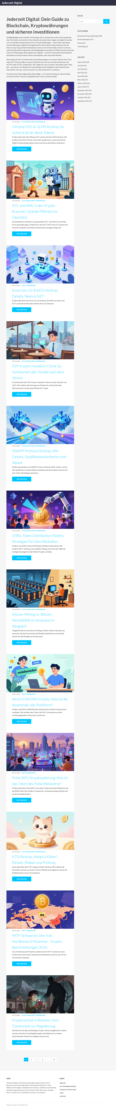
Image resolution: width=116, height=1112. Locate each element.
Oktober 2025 (83, 97)
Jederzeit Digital (12, 2)
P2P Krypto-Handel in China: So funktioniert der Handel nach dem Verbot (38, 372)
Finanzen (81, 43)
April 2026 (82, 76)
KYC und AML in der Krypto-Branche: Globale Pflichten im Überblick (35, 211)
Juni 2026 (82, 69)
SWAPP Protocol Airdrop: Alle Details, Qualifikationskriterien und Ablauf (39, 456)
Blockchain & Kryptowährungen (33, 122)
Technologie (82, 46)
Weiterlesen (22, 149)
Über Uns (63, 1083)
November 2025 (84, 94)
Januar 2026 (83, 87)
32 (54, 1059)
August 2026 (83, 62)
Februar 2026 (83, 83)
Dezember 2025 (84, 90)
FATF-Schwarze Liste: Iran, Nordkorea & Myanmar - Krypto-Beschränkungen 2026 (37, 941)
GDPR (61, 1093)
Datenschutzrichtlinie (68, 1089)
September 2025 (84, 101)
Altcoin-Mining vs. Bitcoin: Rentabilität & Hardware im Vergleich (33, 620)
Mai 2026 (82, 73)
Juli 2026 (82, 66)
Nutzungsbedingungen (68, 1086)
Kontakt (63, 1096)
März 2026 (82, 80)
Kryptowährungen (29, 285)
